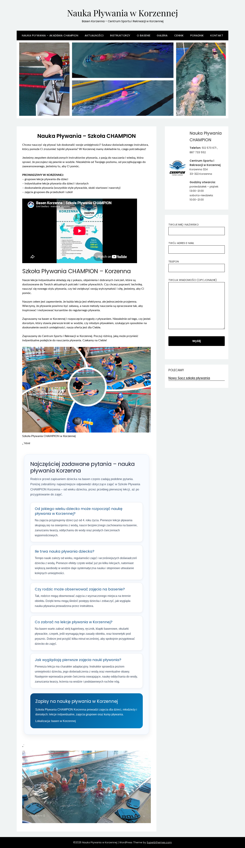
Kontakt (216, 35)
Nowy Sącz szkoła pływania (189, 378)
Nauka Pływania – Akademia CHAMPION (50, 35)
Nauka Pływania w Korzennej (122, 12)
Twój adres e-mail (181, 243)
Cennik (179, 35)
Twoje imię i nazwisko (183, 224)
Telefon (173, 261)
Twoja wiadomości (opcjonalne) (192, 280)
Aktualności (94, 35)
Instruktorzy (120, 35)
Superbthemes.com (159, 842)
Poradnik (197, 35)
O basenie (143, 35)
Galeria (162, 35)
